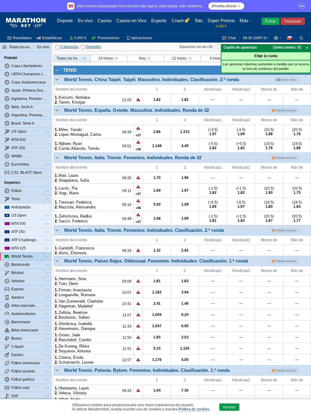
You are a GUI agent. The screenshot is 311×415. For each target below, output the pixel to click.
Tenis (70, 70)
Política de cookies (193, 409)
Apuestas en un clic (196, 47)
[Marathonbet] (26, 22)
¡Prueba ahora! (223, 6)
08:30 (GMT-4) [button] (255, 38)
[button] (246, 22)
